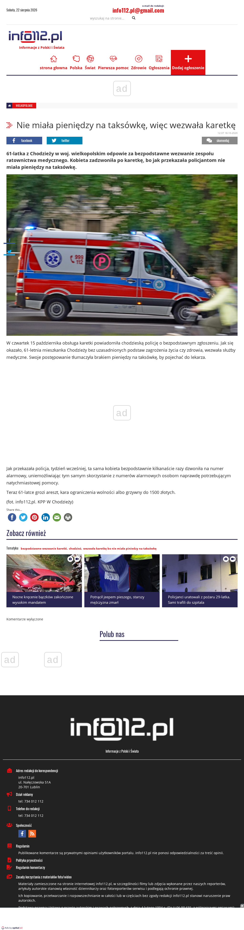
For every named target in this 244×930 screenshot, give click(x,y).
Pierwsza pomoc (113, 67)
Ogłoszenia (159, 67)
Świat (90, 67)
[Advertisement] (122, 919)
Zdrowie (138, 67)
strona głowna (53, 67)
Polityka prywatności (29, 860)
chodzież (75, 548)
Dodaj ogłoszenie (188, 67)
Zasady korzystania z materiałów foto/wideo (43, 876)
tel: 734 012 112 (30, 801)
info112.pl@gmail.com (138, 10)
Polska (76, 67)
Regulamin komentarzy (30, 867)
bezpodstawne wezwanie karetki (44, 548)
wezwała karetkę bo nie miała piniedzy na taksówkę (120, 548)
